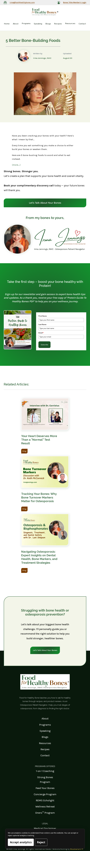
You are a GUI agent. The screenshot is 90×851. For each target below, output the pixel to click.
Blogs (45, 737)
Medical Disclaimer (45, 828)
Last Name (42, 324)
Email (41, 333)
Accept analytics (21, 842)
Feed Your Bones (45, 788)
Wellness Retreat (45, 806)
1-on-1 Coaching (45, 771)
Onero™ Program (45, 812)
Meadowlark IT (76, 849)
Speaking (45, 730)
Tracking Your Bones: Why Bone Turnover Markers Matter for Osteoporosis (39, 497)
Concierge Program (45, 794)
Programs (45, 724)
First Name (42, 316)
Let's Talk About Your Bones (45, 202)
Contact (45, 755)
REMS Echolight (45, 800)
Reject (41, 842)
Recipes (45, 749)
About (45, 718)
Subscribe (44, 345)
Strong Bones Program (45, 780)
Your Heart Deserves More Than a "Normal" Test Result (39, 439)
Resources (45, 743)
